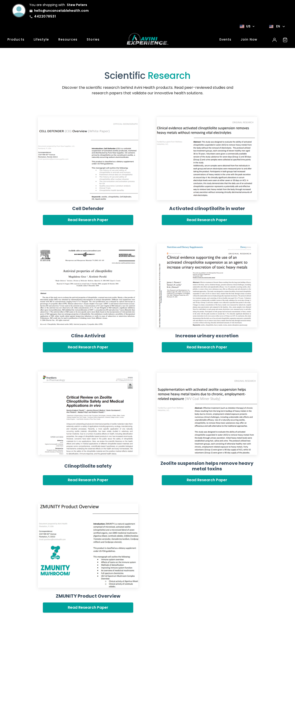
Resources (68, 39)
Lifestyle (41, 39)
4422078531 (45, 16)
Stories (93, 39)
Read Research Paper (88, 219)
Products (15, 39)
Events (225, 39)
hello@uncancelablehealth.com (61, 10)
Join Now (249, 39)
